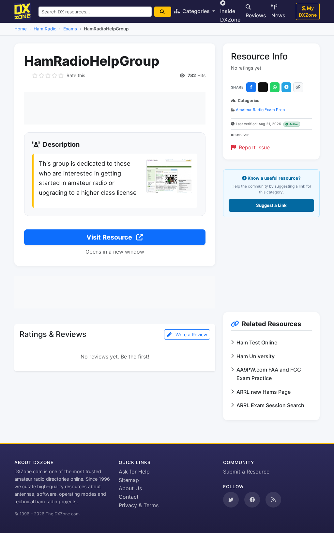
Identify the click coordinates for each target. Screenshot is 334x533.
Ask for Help (134, 471)
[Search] (162, 12)
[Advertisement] (114, 108)
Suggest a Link (271, 205)
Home (20, 28)
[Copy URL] (298, 87)
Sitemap (129, 480)
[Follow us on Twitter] (231, 500)
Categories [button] (196, 11)
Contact (129, 496)
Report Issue (253, 147)
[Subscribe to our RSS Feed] (273, 500)
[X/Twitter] (263, 87)
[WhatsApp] (275, 87)
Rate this (76, 75)
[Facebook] (251, 87)
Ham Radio (45, 28)
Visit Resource (110, 237)
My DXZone (308, 11)
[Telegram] (286, 87)
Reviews (256, 15)
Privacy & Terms (139, 505)
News (278, 15)
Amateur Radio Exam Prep (260, 109)
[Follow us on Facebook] (252, 500)
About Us (130, 488)
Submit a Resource (246, 471)
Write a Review (190, 334)
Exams (70, 28)
